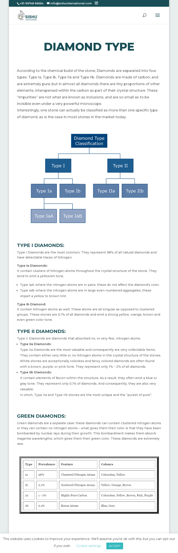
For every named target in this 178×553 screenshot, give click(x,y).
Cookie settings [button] (88, 546)
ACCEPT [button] (114, 546)
